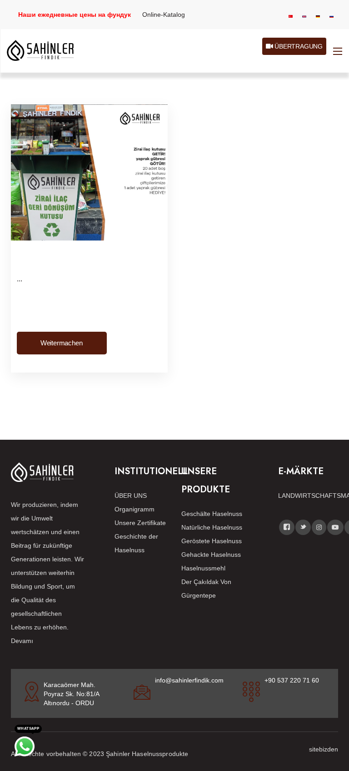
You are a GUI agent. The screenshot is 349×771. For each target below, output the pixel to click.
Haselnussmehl (203, 568)
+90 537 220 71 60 (291, 680)
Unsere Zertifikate (140, 522)
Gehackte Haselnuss (211, 554)
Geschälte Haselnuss (211, 513)
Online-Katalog (163, 14)
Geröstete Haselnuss (211, 541)
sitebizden (323, 749)
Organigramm (135, 509)
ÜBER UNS (131, 495)
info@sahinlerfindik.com (189, 680)
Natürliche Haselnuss (211, 527)
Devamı (22, 640)
